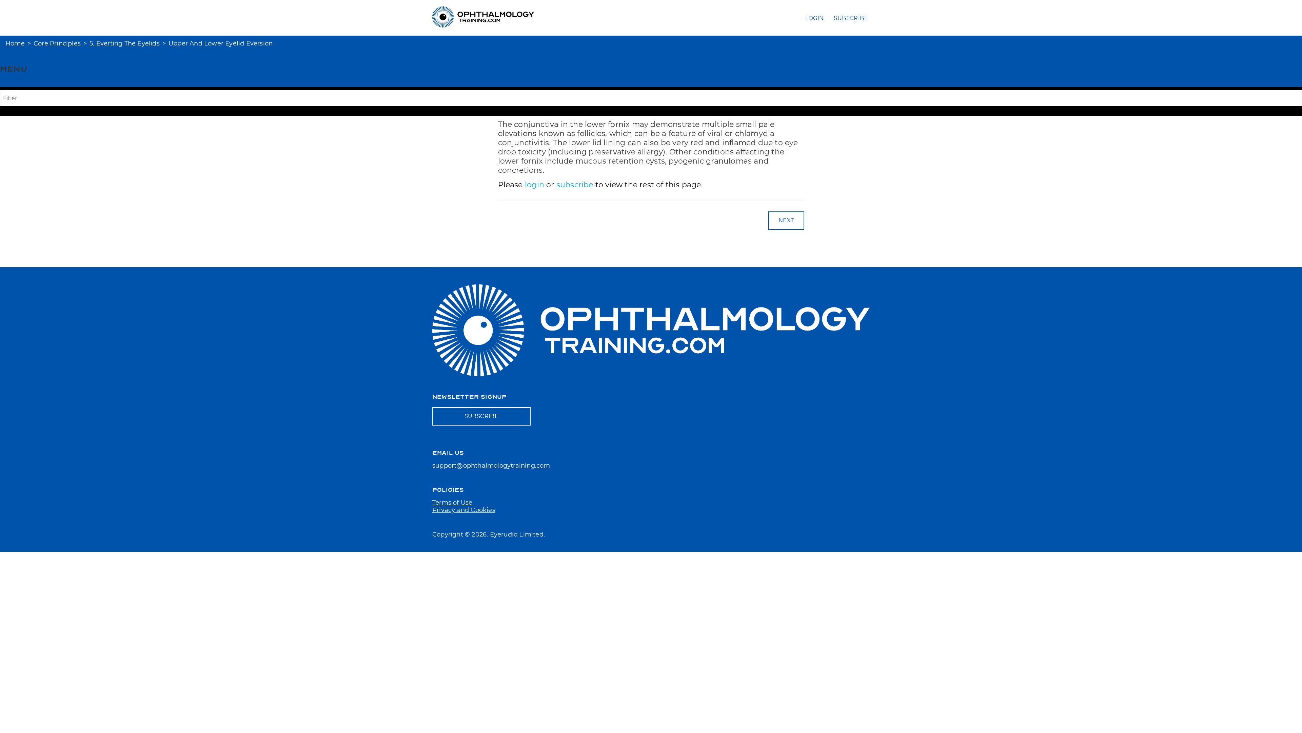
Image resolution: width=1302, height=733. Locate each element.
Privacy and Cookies (463, 510)
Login (814, 18)
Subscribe (851, 18)
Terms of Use (452, 502)
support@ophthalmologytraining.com (491, 465)
